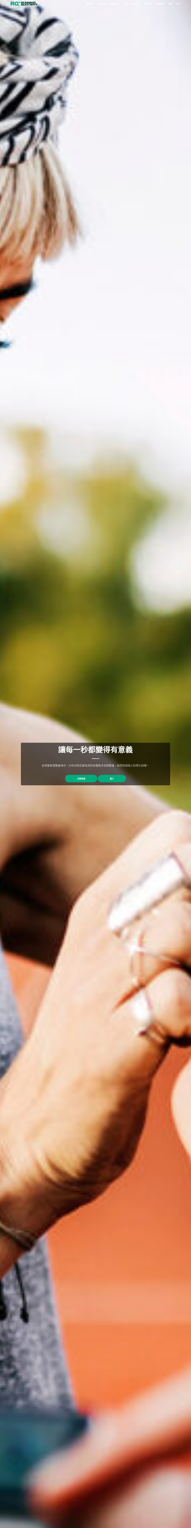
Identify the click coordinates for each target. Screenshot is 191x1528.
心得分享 (135, 3)
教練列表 (115, 3)
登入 (179, 3)
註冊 (170, 3)
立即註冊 (81, 778)
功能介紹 (103, 3)
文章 (125, 3)
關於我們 (90, 3)
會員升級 (148, 3)
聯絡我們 (160, 3)
